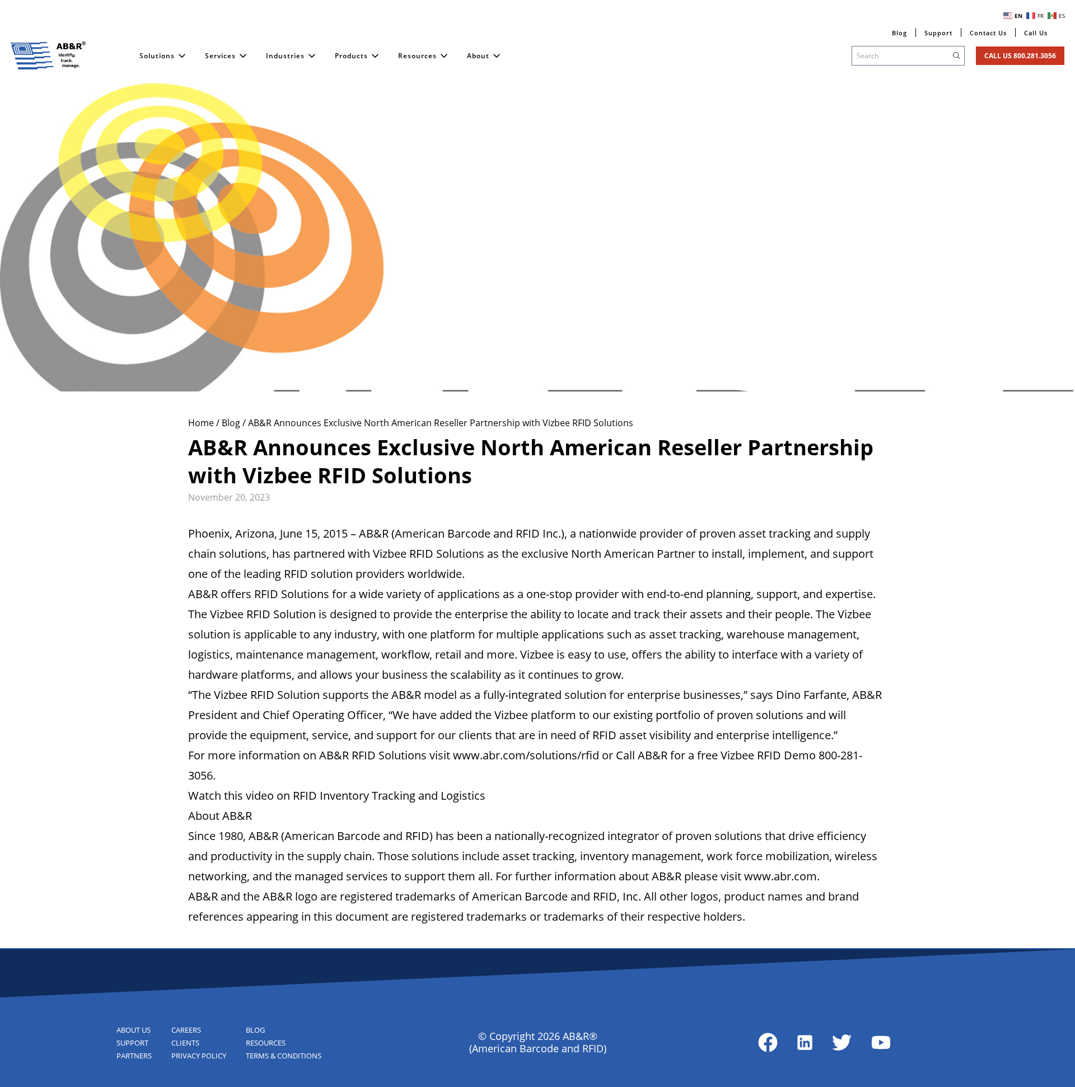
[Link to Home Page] (48, 55)
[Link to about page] (768, 1042)
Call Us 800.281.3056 (1020, 55)
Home (202, 423)
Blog (232, 423)
